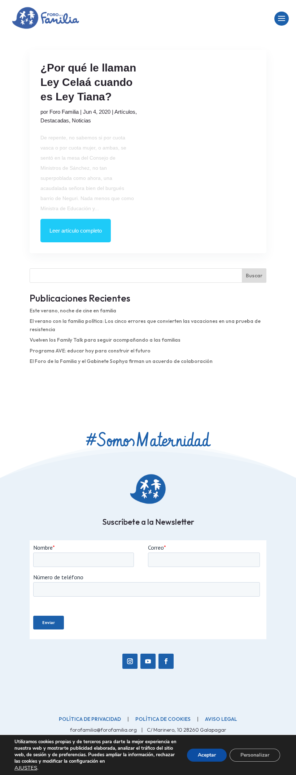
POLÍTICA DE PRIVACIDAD (90, 719)
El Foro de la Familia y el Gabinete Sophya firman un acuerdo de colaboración (121, 361)
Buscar (254, 275)
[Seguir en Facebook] (166, 661)
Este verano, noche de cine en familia (73, 310)
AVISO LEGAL (221, 719)
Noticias (81, 120)
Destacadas (54, 120)
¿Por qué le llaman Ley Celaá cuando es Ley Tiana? (88, 82)
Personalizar (254, 755)
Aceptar (207, 755)
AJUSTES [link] (25, 767)
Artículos (124, 112)
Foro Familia (64, 112)
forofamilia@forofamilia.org (104, 730)
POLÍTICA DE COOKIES (163, 719)
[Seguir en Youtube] (148, 661)
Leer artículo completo (75, 231)
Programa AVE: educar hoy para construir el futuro (90, 350)
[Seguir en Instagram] (130, 661)
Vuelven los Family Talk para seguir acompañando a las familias (105, 340)
